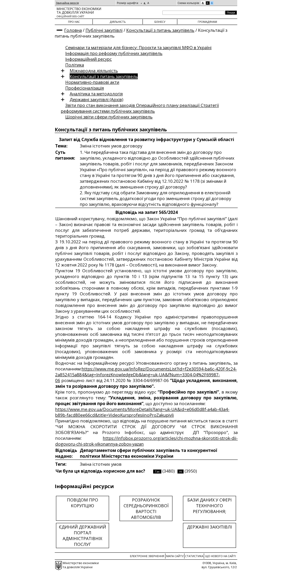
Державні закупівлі (209, 527)
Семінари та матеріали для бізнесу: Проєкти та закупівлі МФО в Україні (138, 47)
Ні (180, 471)
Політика (74, 65)
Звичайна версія (67, 3)
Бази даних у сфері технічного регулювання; (209, 505)
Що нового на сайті (220, 556)
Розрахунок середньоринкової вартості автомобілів (146, 508)
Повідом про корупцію (82, 502)
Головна (73, 30)
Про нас (74, 22)
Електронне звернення (147, 556)
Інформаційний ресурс (88, 59)
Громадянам (207, 22)
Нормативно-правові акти (92, 82)
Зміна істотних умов (101, 464)
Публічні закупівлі (104, 30)
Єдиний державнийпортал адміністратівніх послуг (82, 535)
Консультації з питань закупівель (160, 30)
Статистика (194, 556)
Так (157, 471)
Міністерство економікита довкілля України (79, 12)
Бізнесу (159, 22)
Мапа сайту (175, 556)
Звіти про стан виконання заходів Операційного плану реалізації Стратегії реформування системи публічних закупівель (140, 108)
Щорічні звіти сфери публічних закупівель (109, 117)
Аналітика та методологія (96, 94)
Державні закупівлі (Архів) (96, 99)
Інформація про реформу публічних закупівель (113, 53)
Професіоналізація (84, 88)
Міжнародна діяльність (94, 70)
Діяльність (118, 22)
